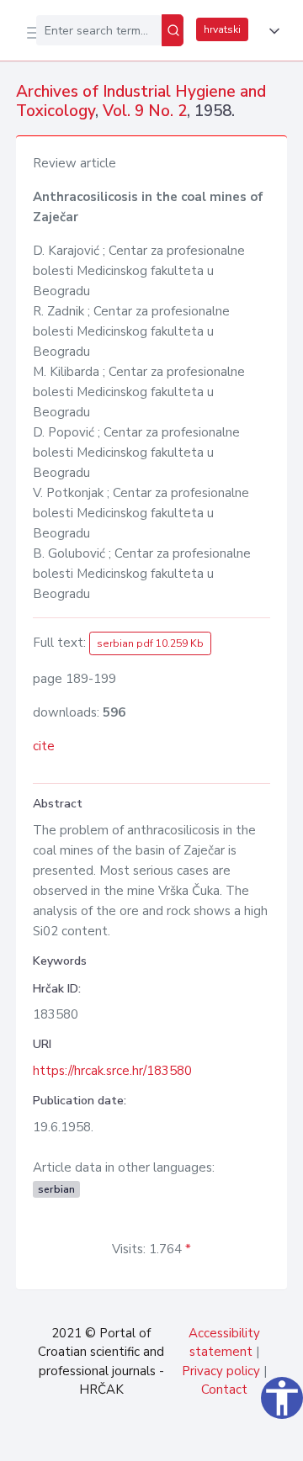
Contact (224, 1389)
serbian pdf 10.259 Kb (150, 643)
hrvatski (222, 29)
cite (44, 746)
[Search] (172, 30)
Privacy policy (221, 1371)
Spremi (161, 1439)
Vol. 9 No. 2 (145, 111)
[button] (271, 31)
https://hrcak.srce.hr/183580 (112, 1070)
